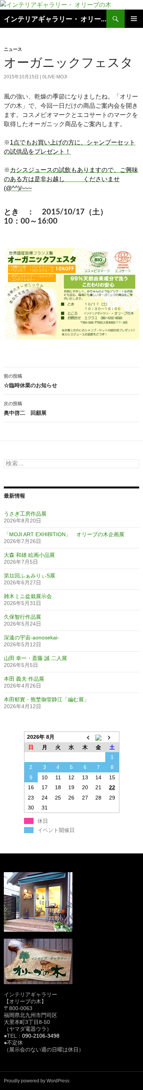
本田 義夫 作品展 (24, 679)
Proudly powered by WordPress (36, 1081)
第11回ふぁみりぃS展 (29, 576)
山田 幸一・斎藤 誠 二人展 (35, 658)
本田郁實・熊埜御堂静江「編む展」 (46, 699)
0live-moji (54, 76)
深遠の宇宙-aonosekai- (31, 637)
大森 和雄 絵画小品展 (29, 555)
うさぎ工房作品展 (25, 514)
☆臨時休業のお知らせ (30, 380)
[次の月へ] (112, 737)
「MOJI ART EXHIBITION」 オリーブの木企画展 (64, 534)
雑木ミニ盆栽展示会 (28, 596)
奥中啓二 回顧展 (25, 408)
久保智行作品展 (22, 617)
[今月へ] (98, 737)
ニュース (13, 49)
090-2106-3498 (40, 1036)
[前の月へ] (85, 737)
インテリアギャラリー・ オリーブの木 (55, 19)
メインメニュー (134, 19)
